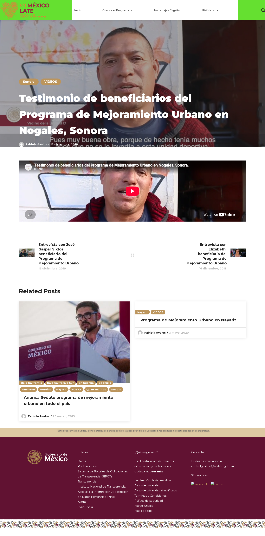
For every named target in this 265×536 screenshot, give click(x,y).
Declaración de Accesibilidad (153, 480)
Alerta (82, 502)
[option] (74, 361)
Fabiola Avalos (36, 144)
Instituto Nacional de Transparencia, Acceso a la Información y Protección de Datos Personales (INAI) (103, 492)
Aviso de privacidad (147, 485)
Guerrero (28, 389)
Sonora (29, 82)
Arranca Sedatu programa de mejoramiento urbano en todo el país (68, 400)
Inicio (77, 10)
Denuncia (85, 507)
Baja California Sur (60, 382)
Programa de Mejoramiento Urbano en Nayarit (188, 320)
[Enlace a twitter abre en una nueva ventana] (217, 484)
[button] (263, 10)
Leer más (156, 471)
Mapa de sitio (143, 511)
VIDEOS (50, 82)
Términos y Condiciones (150, 495)
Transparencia (87, 481)
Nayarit (61, 389)
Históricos (208, 10)
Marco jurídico (143, 506)
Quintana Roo (96, 389)
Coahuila (105, 382)
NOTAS (76, 389)
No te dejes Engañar (167, 10)
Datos (82, 461)
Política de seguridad (148, 500)
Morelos (45, 389)
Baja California (31, 382)
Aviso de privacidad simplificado (155, 490)
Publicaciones (87, 466)
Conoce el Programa (115, 10)
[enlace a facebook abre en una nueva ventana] (201, 484)
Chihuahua (86, 382)
